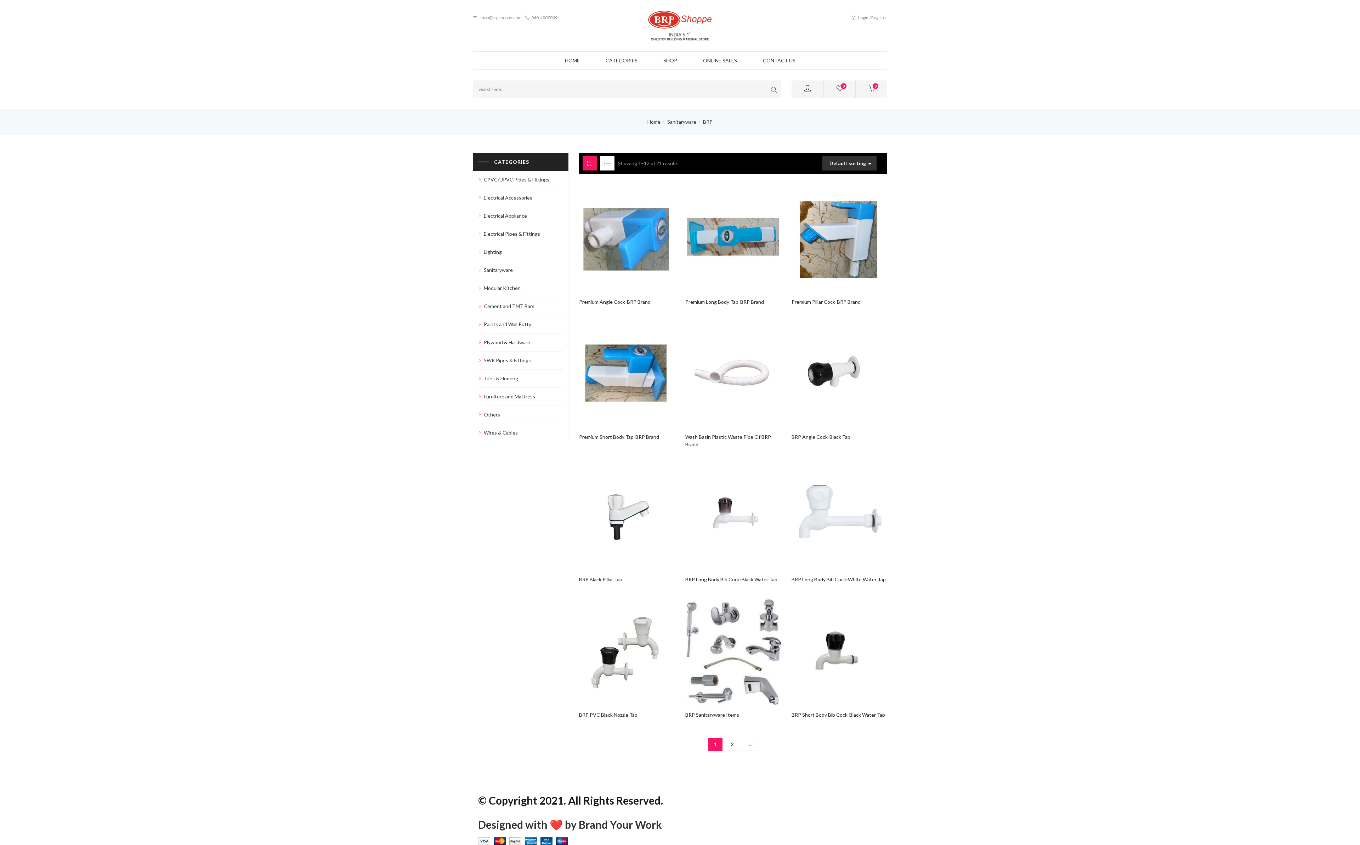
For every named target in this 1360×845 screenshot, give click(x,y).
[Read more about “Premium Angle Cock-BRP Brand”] (613, 235)
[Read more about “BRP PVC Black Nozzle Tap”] (613, 648)
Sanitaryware (681, 122)
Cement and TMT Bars (509, 306)
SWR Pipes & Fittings (507, 360)
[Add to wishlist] (626, 235)
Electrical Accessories (508, 198)
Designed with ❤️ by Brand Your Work (570, 824)
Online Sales (720, 60)
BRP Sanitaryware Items (712, 715)
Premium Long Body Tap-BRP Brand (724, 302)
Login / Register (872, 17)
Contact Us (779, 60)
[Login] (807, 89)
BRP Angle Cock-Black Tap (821, 437)
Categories (622, 60)
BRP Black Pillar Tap (600, 579)
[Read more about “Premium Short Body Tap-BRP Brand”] (613, 370)
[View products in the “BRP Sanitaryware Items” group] (719, 648)
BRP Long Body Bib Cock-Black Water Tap (731, 579)
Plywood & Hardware (507, 342)
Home (572, 60)
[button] (871, 89)
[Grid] (590, 163)
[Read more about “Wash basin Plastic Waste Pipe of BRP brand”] (719, 370)
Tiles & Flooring (501, 378)
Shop (670, 60)
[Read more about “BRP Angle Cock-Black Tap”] (826, 370)
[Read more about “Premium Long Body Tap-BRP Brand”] (719, 235)
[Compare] (640, 235)
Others (492, 415)
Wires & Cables (501, 433)
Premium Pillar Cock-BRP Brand (826, 302)
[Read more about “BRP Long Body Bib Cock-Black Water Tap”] (719, 512)
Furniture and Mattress (509, 396)
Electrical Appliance (505, 216)
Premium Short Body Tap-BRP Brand (619, 437)
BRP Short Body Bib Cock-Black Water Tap (838, 715)
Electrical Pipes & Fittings (512, 234)
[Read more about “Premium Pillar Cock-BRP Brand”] (826, 235)
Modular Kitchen (502, 288)
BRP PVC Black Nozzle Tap (608, 715)
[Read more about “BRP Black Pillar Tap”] (613, 512)
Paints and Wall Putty (507, 324)
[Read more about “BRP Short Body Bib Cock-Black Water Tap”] (826, 648)
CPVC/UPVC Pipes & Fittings (516, 180)
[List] (607, 163)
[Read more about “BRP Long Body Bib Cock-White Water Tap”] (826, 512)
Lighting (493, 252)
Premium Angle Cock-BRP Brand (615, 302)
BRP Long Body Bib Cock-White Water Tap (839, 579)
